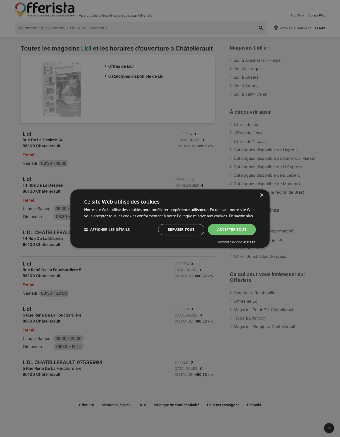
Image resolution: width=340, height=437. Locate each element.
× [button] (261, 195)
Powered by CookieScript (236, 242)
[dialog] (170, 218)
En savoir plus (241, 215)
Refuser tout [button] (181, 229)
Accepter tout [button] (231, 229)
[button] (107, 229)
